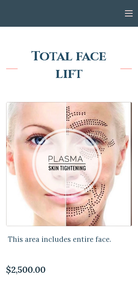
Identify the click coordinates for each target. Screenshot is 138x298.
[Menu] (129, 13)
